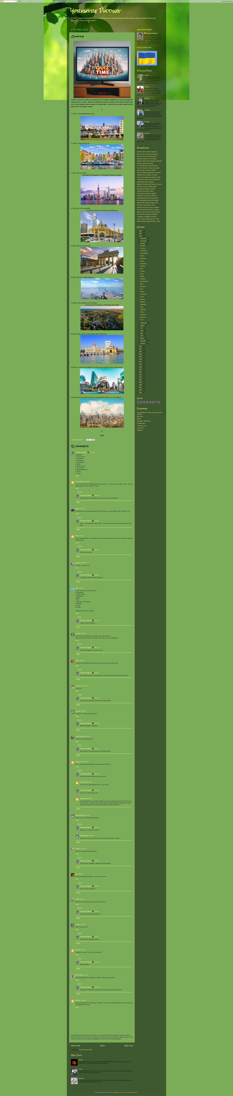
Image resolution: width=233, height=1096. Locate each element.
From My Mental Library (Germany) (147, 165)
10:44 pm (83, 1000)
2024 (140, 236)
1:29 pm (82, 899)
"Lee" (141, 319)
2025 (140, 233)
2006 (140, 390)
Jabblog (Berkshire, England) (145, 182)
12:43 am (97, 495)
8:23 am (83, 711)
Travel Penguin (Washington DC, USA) (148, 219)
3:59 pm (96, 549)
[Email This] (87, 440)
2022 (140, 349)
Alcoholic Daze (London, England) (147, 151)
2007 (140, 387)
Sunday (142, 271)
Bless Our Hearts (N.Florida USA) (146, 156)
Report (142, 256)
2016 (140, 364)
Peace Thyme (79, 481)
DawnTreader (79, 815)
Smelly (142, 291)
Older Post (128, 1046)
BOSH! (139, 418)
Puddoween (143, 250)
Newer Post (75, 1046)
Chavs (80, 1069)
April (142, 335)
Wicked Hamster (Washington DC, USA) (148, 221)
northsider (78, 686)
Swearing (147, 110)
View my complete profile (144, 47)
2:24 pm (96, 672)
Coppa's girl (79, 761)
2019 (140, 356)
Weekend (143, 258)
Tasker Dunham (80, 736)
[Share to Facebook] (92, 440)
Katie (141, 268)
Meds (141, 261)
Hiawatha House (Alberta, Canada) (147, 175)
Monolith (147, 121)
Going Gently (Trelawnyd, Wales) (146, 170)
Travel (77, 899)
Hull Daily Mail (141, 423)
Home (102, 1046)
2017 (140, 361)
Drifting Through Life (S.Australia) (146, 158)
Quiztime (142, 245)
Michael (77, 1000)
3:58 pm (96, 575)
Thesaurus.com (141, 425)
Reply (77, 476)
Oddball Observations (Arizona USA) (147, 198)
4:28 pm (90, 782)
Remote (142, 299)
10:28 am (91, 835)
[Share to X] (90, 440)
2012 (140, 374)
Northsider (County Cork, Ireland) (146, 195)
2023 (140, 346)
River (77, 660)
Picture (142, 312)
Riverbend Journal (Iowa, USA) (146, 205)
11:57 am (83, 848)
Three (142, 296)
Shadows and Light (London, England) (148, 207)
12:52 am (82, 508)
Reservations (144, 253)
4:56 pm (83, 949)
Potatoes (147, 133)
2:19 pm (96, 911)
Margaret (78, 563)
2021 (140, 351)
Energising (143, 263)
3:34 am (81, 588)
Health (142, 276)
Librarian (78, 633)
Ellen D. (77, 949)
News (141, 307)
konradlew (122, 1092)
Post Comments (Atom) (85, 1049)
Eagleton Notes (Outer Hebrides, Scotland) (149, 161)
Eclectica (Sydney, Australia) (145, 163)
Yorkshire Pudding (95, 11)
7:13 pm (85, 975)
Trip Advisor (140, 428)
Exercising (143, 294)
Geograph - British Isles (144, 421)
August (143, 325)
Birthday (142, 302)
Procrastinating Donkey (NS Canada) (147, 200)
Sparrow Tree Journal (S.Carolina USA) (148, 212)
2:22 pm (96, 748)
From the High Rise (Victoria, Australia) (148, 168)
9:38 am (88, 736)
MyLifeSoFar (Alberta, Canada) (146, 189)
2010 (140, 379)
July (142, 328)
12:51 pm (80, 874)
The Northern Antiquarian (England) (147, 214)
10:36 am (87, 815)
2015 (140, 367)
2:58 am (83, 563)
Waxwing (81, 1078)
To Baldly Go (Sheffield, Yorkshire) (147, 216)
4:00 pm (96, 520)
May (142, 333)
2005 (140, 392)
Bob (76, 588)
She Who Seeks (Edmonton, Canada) (148, 209)
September (144, 323)
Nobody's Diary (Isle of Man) (145, 191)
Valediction (143, 304)
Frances (77, 711)
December (144, 238)
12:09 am (87, 481)
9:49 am (85, 761)
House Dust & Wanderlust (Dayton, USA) (148, 177)
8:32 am (90, 798)
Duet (141, 289)
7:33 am (84, 633)
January (143, 343)
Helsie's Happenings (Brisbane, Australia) (149, 172)
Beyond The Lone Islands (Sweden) (147, 154)
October (143, 243)
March (143, 338)
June (142, 330)
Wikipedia (140, 430)
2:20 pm (96, 861)
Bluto (141, 284)
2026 (140, 231)
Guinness (143, 314)
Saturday (142, 309)
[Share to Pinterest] (94, 440)
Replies (79, 492)
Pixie (76, 535)
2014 (140, 369)
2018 (140, 359)
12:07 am (92, 452)
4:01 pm (96, 936)
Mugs (141, 273)
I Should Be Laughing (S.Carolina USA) (148, 179)
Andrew (77, 848)
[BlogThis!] (89, 440)
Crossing (142, 248)
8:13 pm (96, 962)
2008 (140, 384)
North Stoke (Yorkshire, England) (146, 193)
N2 (76, 874)
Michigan (142, 279)
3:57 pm (96, 620)
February (143, 340)
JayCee (77, 924)
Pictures (147, 98)
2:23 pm (96, 698)
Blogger (135, 1092)
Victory (146, 86)
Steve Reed (78, 975)
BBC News (140, 416)
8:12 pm (96, 790)
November (144, 241)
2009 (140, 382)
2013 (140, 372)
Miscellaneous (144, 281)
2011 (140, 377)
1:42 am (81, 535)
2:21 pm (96, 774)
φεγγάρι (81, 1060)
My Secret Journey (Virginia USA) (146, 186)
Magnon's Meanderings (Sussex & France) (149, 184)
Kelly (77, 508)
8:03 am (81, 660)
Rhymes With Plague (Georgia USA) (147, 202)
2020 (140, 354)
